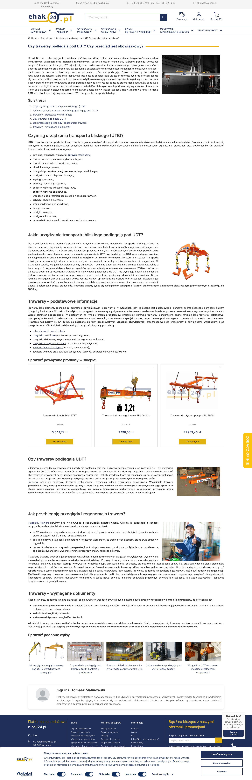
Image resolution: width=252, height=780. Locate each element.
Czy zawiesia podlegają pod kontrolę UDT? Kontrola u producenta (85, 669)
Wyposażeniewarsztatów (108, 30)
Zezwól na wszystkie (221, 754)
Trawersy (33, 482)
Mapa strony (137, 746)
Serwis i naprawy (208, 30)
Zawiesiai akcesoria (62, 30)
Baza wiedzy (41, 2)
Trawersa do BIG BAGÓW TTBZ (60, 415)
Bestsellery (47, 6)
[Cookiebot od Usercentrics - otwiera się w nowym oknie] (24, 774)
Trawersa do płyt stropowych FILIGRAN (192, 415)
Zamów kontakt (233, 733)
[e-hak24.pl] (51, 22)
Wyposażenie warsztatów (83, 739)
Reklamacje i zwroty (110, 739)
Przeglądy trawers (38, 522)
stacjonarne (79, 154)
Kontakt (134, 728)
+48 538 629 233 (165, 2)
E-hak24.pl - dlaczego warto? (145, 739)
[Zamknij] (245, 712)
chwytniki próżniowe (44, 335)
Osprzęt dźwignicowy (81, 728)
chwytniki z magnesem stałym (49, 343)
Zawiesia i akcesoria (80, 732)
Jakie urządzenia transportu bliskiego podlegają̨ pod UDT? (65, 110)
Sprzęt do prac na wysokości (84, 742)
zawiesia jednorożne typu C (48, 347)
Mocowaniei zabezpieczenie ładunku (174, 30)
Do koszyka (59, 441)
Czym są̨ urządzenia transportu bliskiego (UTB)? (59, 106)
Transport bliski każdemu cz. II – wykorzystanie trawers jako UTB (124, 667)
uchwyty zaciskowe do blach (49, 331)
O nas (134, 732)
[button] (233, 746)
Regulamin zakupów (110, 742)
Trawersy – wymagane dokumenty (51, 126)
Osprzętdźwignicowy (39, 30)
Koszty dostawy (108, 728)
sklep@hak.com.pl (207, 2)
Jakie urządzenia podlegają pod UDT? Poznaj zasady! (163, 667)
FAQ (133, 735)
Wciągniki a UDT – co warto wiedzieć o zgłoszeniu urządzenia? (203, 669)
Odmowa (221, 771)
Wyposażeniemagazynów (84, 30)
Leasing (104, 735)
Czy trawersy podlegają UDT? (49, 118)
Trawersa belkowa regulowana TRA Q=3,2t (126, 415)
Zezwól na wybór (222, 763)
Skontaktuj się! (101, 2)
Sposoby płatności (109, 732)
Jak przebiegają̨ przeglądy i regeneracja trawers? (60, 122)
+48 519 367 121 (139, 2)
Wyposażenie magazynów (83, 735)
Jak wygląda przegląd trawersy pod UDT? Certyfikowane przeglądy (46, 669)
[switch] (89, 774)
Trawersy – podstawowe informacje (52, 114)
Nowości (54, 2)
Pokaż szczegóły (160, 774)
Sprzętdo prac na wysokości (138, 30)
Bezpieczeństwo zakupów (113, 746)
